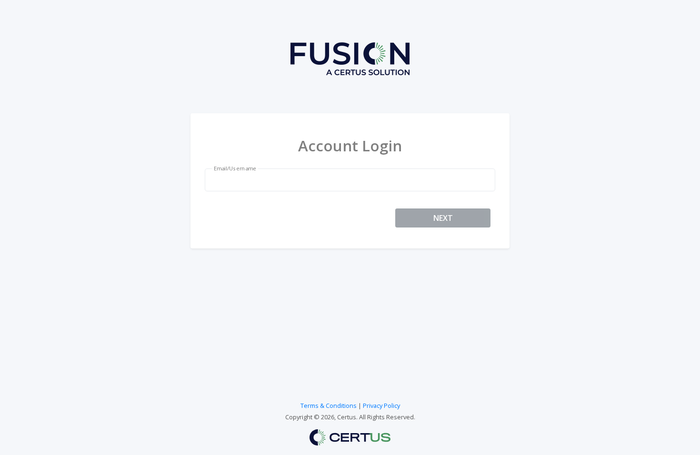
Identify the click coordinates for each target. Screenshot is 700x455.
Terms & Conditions (328, 405)
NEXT (443, 218)
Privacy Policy (381, 405)
